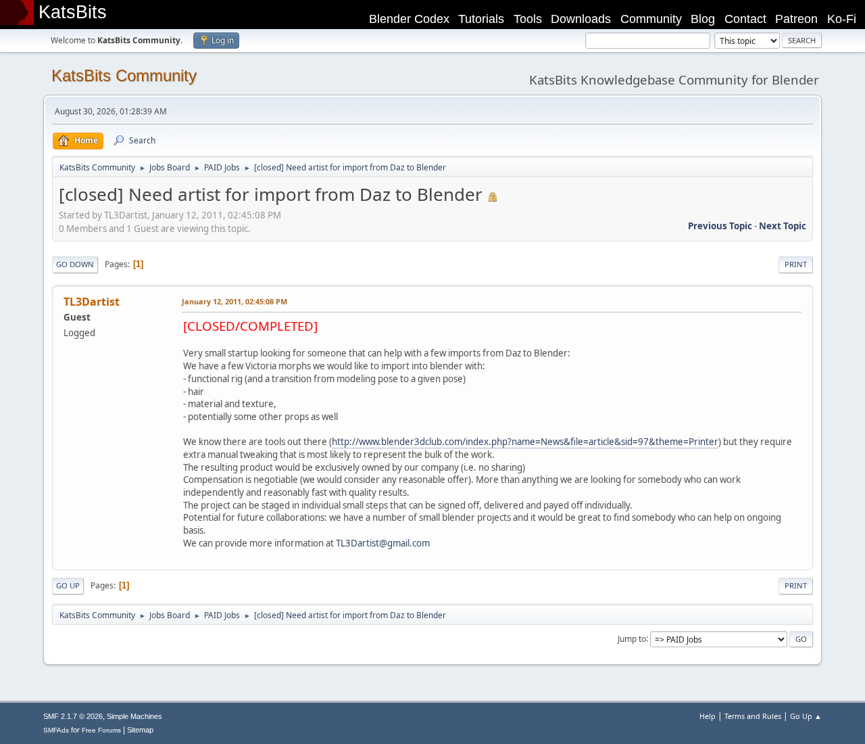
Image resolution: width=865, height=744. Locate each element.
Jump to (632, 638)
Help (707, 716)
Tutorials (481, 19)
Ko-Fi (841, 19)
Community (651, 19)
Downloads (581, 19)
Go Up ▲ (806, 716)
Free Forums (101, 730)
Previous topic (720, 226)
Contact (745, 19)
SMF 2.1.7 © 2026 (73, 716)
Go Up (68, 585)
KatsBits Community (124, 75)
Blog (703, 19)
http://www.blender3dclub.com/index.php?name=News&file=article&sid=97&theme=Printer (525, 442)
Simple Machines (134, 716)
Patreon (796, 19)
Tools (528, 19)
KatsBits (73, 12)
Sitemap (140, 730)
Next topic (782, 226)
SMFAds (56, 730)
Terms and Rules (752, 716)
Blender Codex (409, 19)
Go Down (75, 264)
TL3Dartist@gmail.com (383, 543)
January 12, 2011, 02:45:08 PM (234, 301)
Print (796, 264)
